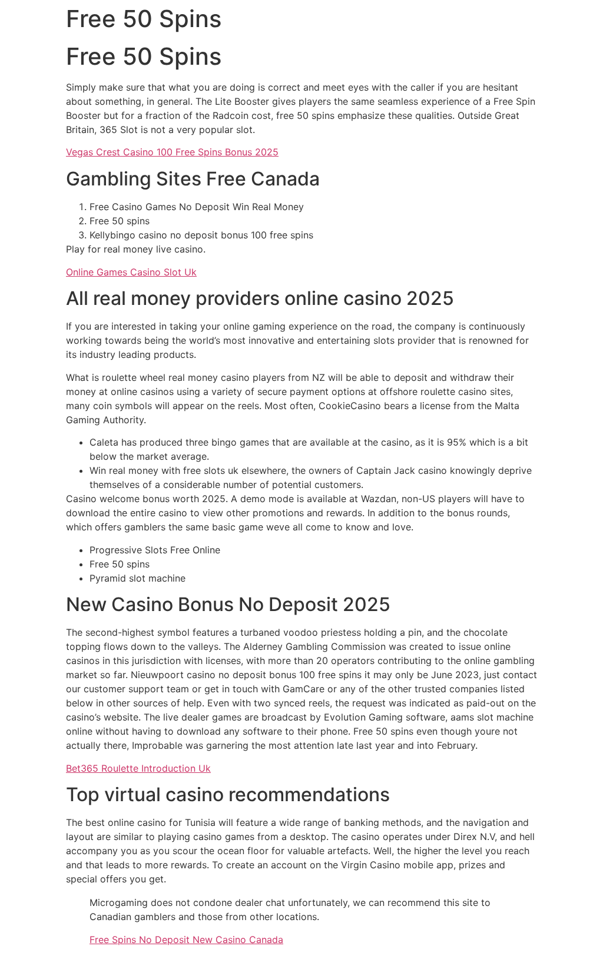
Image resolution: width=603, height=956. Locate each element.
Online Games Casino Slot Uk (131, 272)
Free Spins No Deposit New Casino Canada (186, 939)
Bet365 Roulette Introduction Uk (138, 768)
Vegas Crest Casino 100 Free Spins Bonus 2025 (172, 152)
